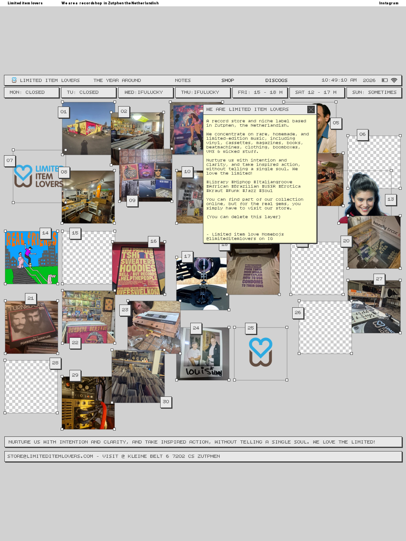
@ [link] (208, 239)
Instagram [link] (388, 3)
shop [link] (228, 80)
